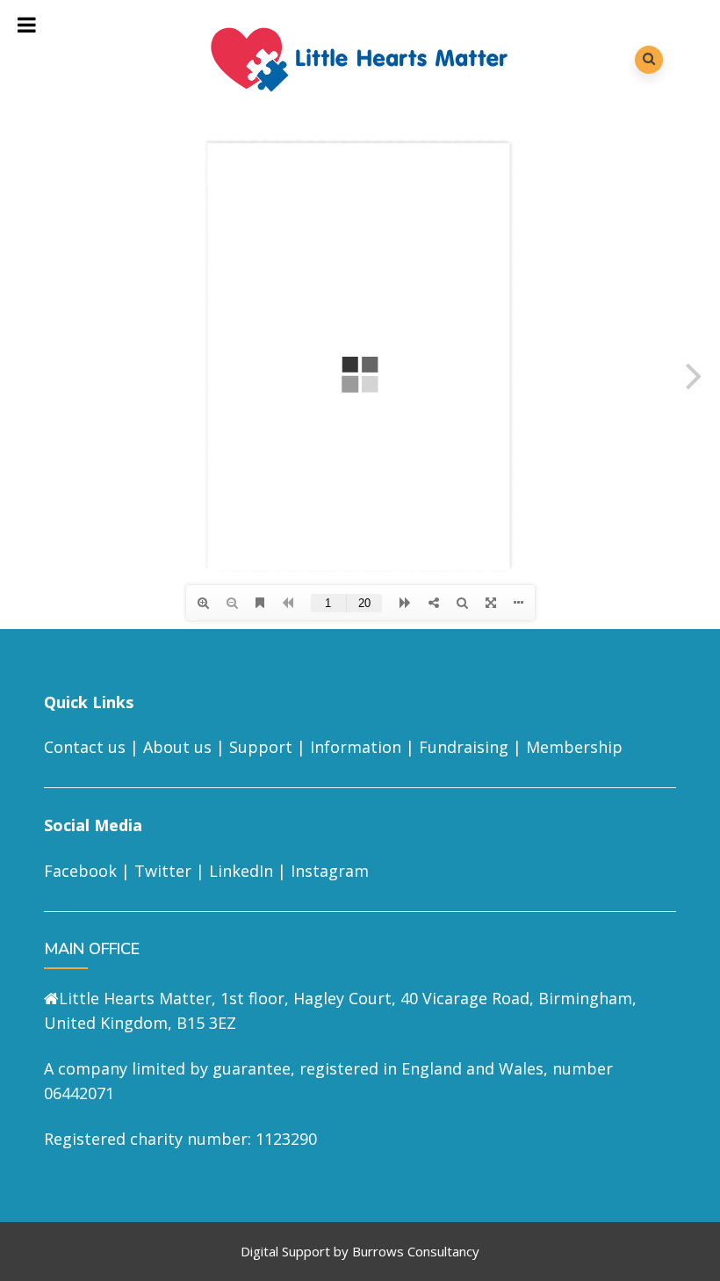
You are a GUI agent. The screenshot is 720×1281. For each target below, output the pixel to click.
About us (177, 746)
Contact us (85, 746)
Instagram (330, 870)
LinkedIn (241, 870)
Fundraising (463, 746)
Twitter (162, 870)
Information (355, 746)
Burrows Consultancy (415, 1251)
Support (260, 746)
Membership (574, 746)
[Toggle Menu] (27, 24)
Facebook (80, 870)
